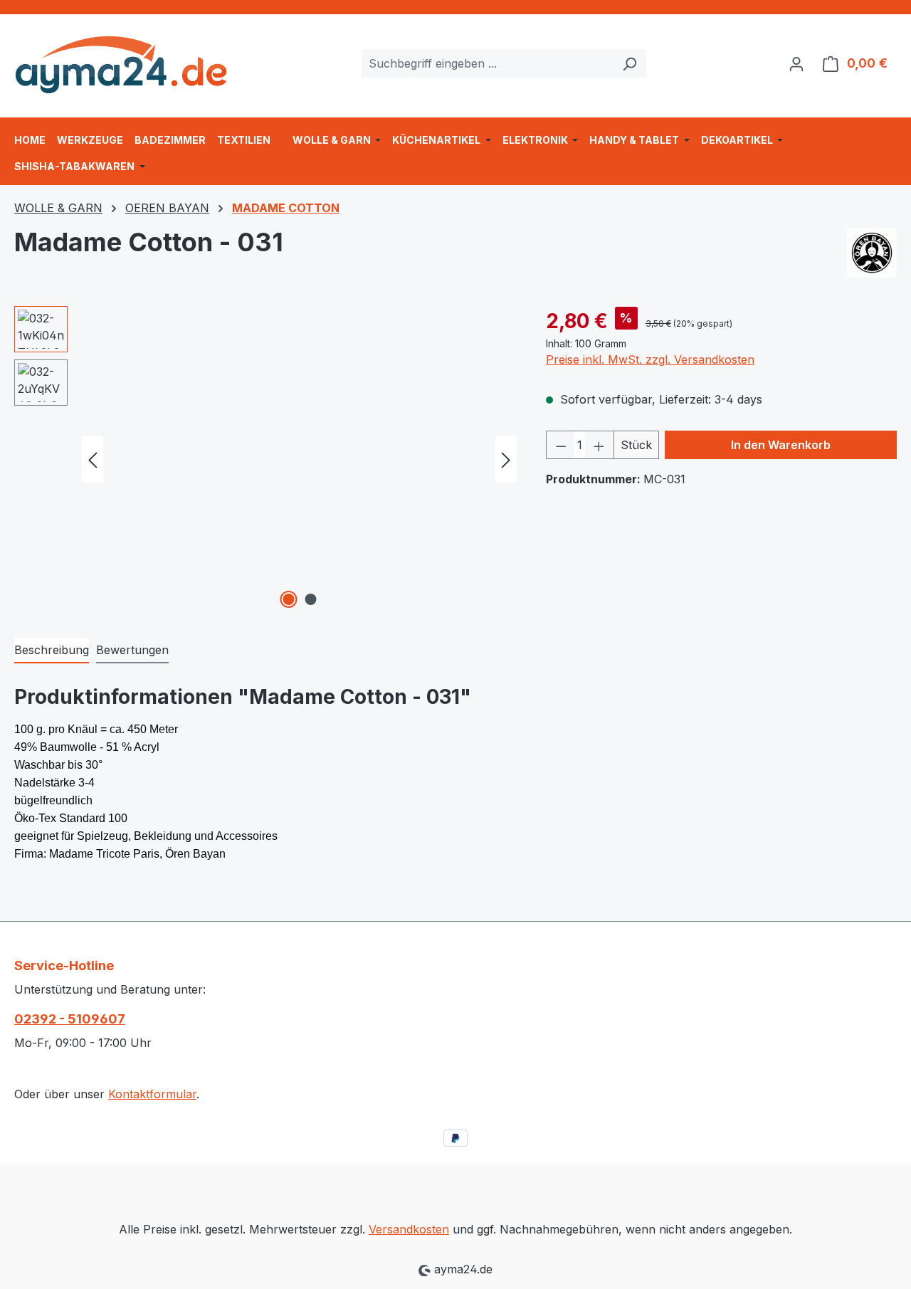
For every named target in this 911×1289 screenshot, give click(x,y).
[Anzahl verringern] (561, 445)
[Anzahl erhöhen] (599, 445)
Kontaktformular (152, 1094)
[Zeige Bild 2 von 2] (310, 599)
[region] (266, 459)
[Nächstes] (506, 459)
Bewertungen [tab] (132, 650)
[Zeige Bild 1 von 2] (288, 599)
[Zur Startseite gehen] (121, 60)
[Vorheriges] (92, 459)
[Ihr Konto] (796, 63)
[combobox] (488, 63)
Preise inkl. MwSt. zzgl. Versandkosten (650, 359)
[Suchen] (629, 63)
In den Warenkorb (781, 445)
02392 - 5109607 (69, 1018)
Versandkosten (409, 1229)
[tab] (51, 650)
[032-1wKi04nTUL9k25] (299, 459)
